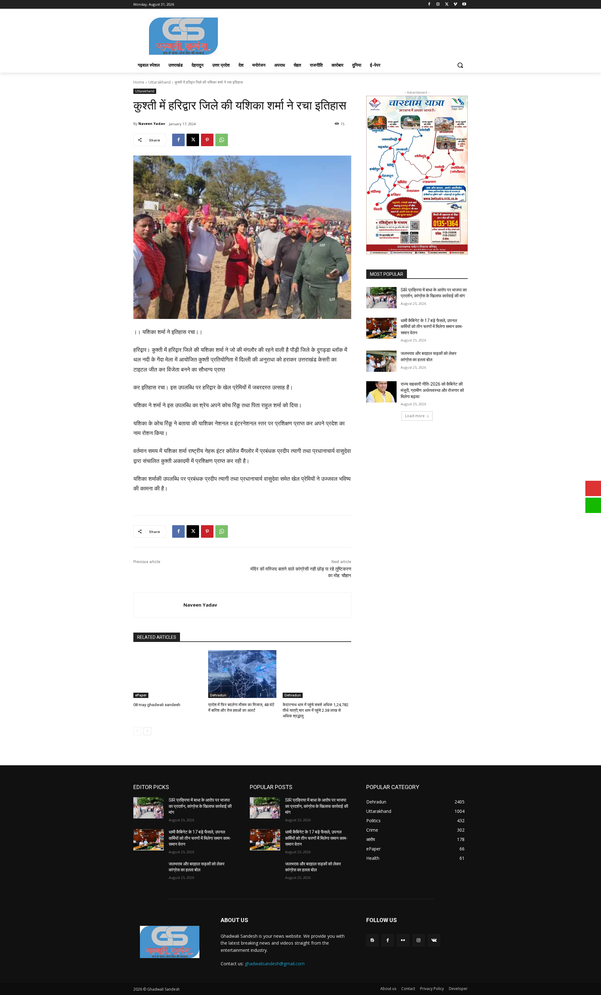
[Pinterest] (207, 140)
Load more (415, 415)
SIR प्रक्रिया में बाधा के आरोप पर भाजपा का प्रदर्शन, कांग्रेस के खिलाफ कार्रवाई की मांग (200, 806)
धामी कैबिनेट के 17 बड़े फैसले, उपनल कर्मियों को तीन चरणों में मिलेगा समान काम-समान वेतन (432, 326)
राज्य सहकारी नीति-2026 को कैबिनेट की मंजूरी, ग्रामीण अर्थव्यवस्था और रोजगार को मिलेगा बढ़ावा (432, 390)
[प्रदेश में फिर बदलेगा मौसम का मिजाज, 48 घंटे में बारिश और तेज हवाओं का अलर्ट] (242, 674)
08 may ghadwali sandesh (156, 704)
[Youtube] (464, 4)
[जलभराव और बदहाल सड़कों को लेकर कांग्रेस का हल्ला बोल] (381, 361)
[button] (460, 65)
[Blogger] (372, 940)
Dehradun (218, 695)
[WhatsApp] (221, 140)
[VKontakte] (434, 940)
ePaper (140, 695)
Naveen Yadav (151, 123)
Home (138, 82)
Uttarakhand (159, 82)
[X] (446, 4)
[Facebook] (429, 4)
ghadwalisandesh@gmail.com (275, 964)
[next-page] (147, 731)
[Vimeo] (455, 4)
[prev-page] (137, 731)
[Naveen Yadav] (158, 605)
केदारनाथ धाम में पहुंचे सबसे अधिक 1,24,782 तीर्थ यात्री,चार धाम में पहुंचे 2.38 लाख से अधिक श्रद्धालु (315, 710)
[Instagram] (438, 4)
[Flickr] (403, 940)
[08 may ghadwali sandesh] (167, 674)
